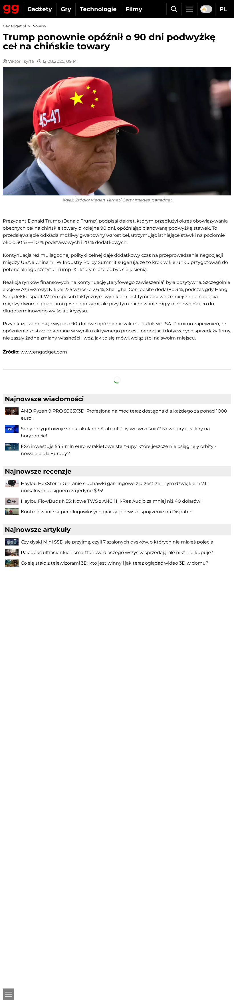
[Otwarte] (8, 994)
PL (223, 9)
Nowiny (39, 26)
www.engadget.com (44, 352)
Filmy (134, 9)
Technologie (98, 9)
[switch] (206, 9)
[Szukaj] (173, 9)
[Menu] (189, 9)
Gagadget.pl (14, 26)
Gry (66, 9)
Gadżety (39, 9)
